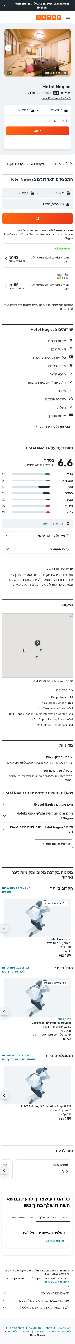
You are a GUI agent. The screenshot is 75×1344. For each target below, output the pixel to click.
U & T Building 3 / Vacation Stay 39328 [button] (46, 1106)
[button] (4, 5)
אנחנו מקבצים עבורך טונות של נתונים (44, 1300)
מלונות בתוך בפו (54, 1241)
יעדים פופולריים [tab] (22, 1217)
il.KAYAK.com (64, 1327)
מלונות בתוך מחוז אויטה (60, 1331)
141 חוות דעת (33, 93)
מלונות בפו (13, 1331)
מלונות (49, 1327)
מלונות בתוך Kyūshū (33, 1331)
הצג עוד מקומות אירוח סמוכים (16, 890)
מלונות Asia (35, 1327)
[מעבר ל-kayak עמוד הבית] (48, 17)
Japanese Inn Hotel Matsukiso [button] (51, 1022)
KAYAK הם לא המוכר (55, 1293)
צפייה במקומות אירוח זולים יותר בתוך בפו (15, 969)
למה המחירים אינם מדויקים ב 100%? (44, 1308)
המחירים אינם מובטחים (57, 1281)
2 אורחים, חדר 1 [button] (56, 121)
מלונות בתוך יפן (16, 1327)
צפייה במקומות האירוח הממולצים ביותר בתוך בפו (18, 1057)
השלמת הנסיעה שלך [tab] (53, 1217)
